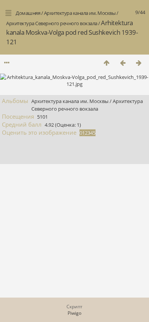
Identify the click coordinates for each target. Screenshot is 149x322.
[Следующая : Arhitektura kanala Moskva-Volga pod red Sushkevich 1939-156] (139, 62)
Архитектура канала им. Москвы (80, 13)
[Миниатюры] (107, 62)
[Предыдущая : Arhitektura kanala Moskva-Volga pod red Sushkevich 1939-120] (123, 62)
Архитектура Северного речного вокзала (51, 23)
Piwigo (74, 313)
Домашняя (28, 13)
